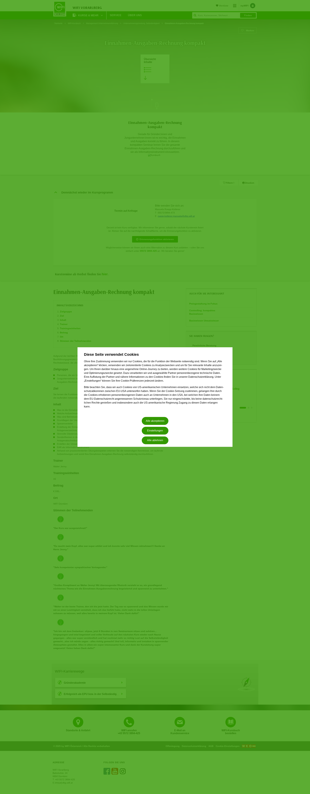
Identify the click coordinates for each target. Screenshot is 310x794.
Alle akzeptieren (155, 421)
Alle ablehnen (155, 440)
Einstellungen (155, 430)
